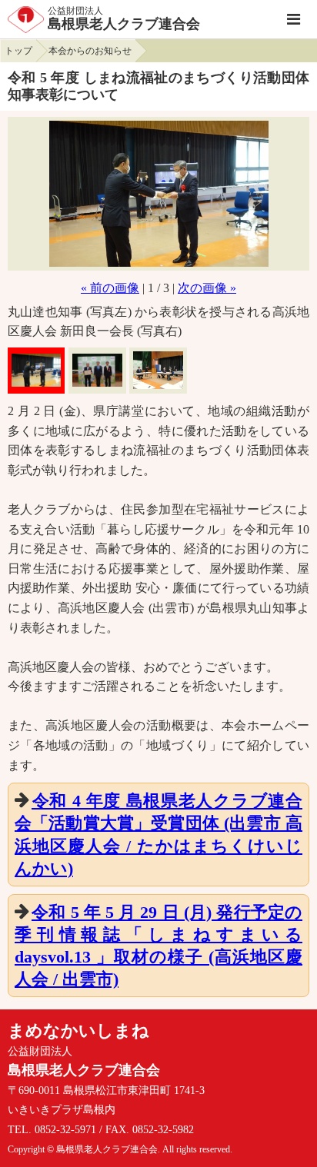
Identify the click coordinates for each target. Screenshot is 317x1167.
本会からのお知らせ (90, 50)
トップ (18, 50)
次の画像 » (207, 287)
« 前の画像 (110, 287)
